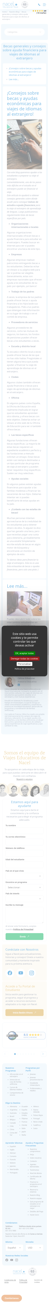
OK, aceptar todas (24, 653)
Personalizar (24, 663)
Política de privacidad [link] (24, 668)
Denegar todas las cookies (24, 658)
